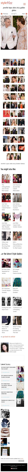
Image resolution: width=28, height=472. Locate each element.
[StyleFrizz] (6, 5)
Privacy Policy (14, 466)
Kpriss (21, 458)
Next (23, 14)
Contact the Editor (16, 465)
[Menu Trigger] (24, 4)
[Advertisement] (14, 54)
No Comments (6, 372)
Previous (5, 14)
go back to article (9, 336)
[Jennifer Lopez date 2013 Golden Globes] (14, 32)
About (23, 465)
